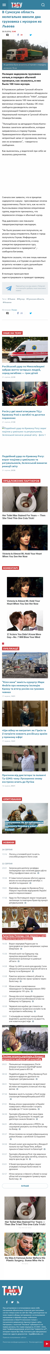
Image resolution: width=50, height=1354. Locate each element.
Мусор (21, 299)
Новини (8, 302)
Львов (12, 299)
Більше (25, 1186)
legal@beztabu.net (36, 1334)
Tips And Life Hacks (25, 1228)
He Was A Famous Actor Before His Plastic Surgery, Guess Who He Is (25, 1259)
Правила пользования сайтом (14, 1337)
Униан (14, 310)
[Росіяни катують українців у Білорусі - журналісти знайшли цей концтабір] (25, 1040)
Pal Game (25, 1264)
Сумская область (36, 299)
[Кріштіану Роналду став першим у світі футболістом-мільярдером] (25, 920)
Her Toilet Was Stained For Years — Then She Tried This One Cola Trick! (25, 1223)
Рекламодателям (36, 1342)
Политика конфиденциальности (15, 1342)
